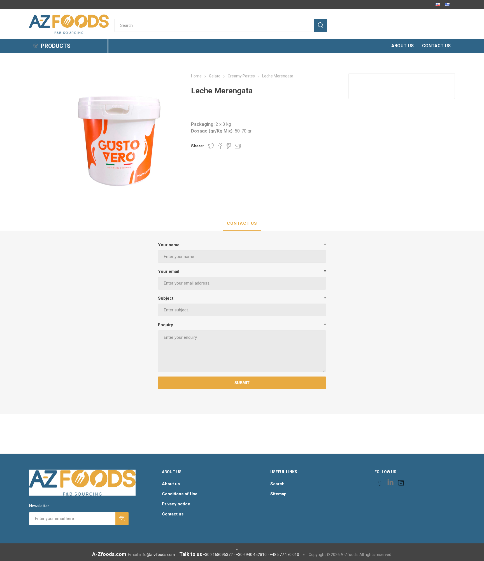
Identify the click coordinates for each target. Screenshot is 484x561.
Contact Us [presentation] (242, 223)
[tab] (242, 224)
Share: (197, 145)
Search (277, 483)
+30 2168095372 (218, 554)
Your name (169, 244)
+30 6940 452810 (251, 554)
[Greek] (447, 4)
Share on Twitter (211, 146)
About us (171, 483)
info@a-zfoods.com (157, 554)
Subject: (166, 298)
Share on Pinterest (229, 146)
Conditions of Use (179, 493)
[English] (437, 4)
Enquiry (165, 324)
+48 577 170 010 (284, 554)
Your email (168, 271)
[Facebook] (379, 482)
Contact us (172, 514)
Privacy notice (176, 503)
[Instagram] (401, 482)
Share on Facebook (220, 146)
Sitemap (278, 493)
